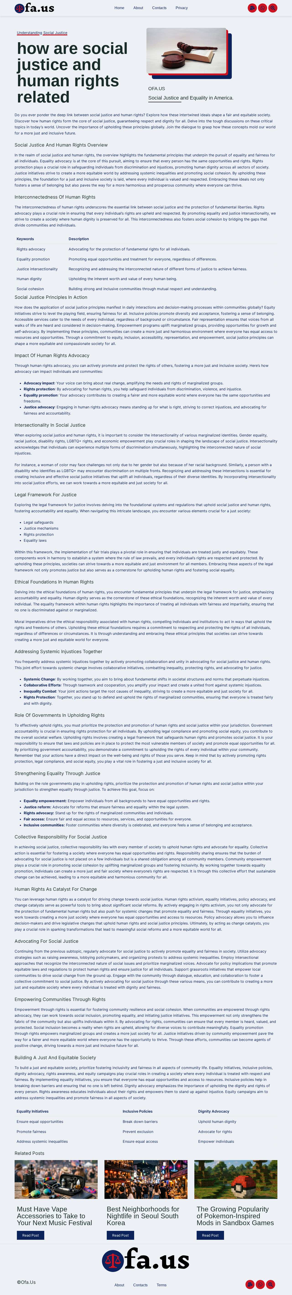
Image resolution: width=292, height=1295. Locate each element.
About (138, 8)
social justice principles (85, 307)
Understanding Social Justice (42, 32)
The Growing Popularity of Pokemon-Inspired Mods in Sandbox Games (235, 1216)
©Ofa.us (26, 1282)
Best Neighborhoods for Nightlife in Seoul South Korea (143, 1216)
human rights (83, 155)
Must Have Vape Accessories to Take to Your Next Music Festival (54, 1216)
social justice (165, 207)
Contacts (159, 8)
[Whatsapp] (262, 8)
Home (119, 8)
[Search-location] (272, 8)
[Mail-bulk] (252, 8)
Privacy (182, 8)
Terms (162, 1285)
